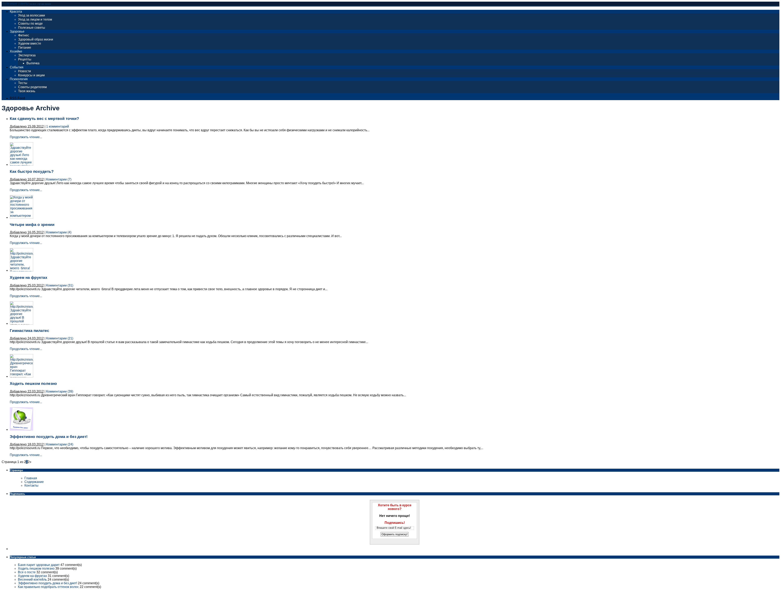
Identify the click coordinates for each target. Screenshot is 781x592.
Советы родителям (32, 87)
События (16, 67)
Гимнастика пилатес (29, 330)
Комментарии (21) (59, 338)
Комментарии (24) (59, 444)
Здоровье (17, 31)
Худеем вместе (29, 43)
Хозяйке (16, 51)
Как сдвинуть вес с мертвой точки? (44, 118)
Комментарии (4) (58, 232)
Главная (30, 478)
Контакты (31, 485)
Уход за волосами (31, 15)
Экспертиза (27, 55)
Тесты (22, 83)
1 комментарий (57, 126)
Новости (24, 71)
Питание (24, 47)
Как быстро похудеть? (32, 171)
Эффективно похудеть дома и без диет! (48, 436)
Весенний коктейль (32, 579)
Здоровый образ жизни (35, 39)
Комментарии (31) (59, 285)
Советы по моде (30, 23)
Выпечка (32, 63)
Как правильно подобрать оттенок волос (48, 587)
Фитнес (23, 35)
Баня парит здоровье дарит (39, 565)
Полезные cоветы (31, 27)
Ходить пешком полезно (33, 383)
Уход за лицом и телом (35, 19)
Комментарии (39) (59, 391)
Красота (16, 11)
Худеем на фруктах (28, 277)
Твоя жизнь (26, 91)
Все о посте (27, 572)
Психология (19, 79)
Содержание (34, 482)
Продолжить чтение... (26, 137)
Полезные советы (15, 3)
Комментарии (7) (58, 179)
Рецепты (24, 59)
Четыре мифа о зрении (32, 224)
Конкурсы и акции (31, 75)
